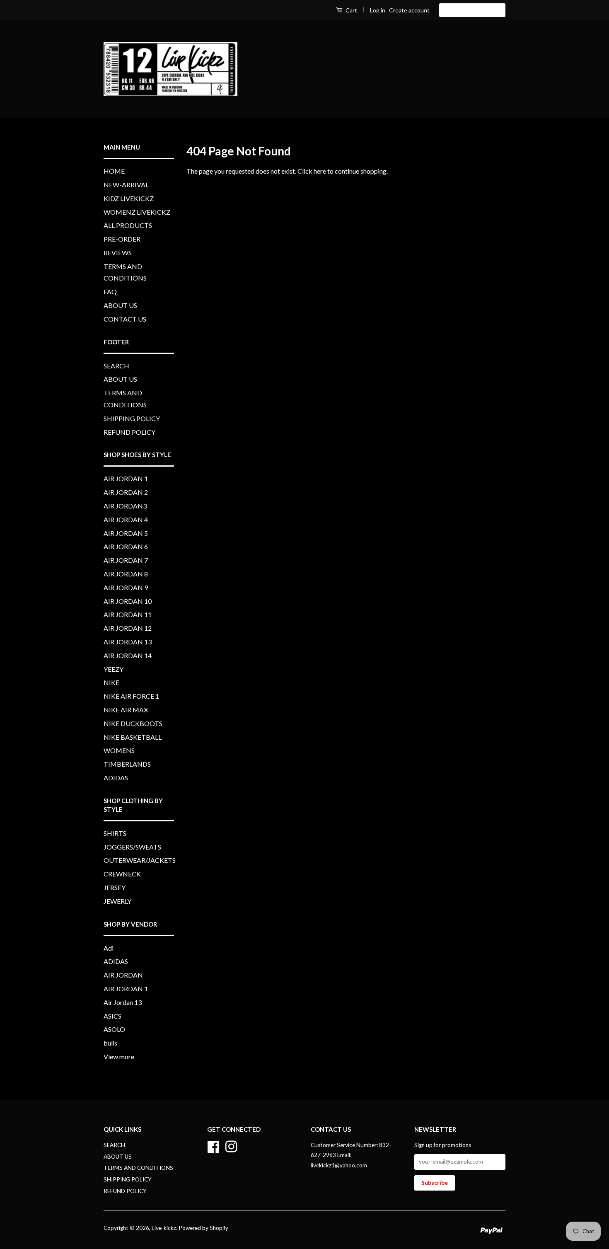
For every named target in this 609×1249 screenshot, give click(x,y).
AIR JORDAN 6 (126, 546)
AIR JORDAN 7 (126, 560)
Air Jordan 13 (123, 1002)
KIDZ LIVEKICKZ (394, 44)
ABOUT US (432, 93)
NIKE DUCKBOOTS (133, 723)
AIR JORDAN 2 (126, 492)
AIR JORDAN (123, 975)
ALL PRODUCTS (286, 69)
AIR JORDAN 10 (128, 601)
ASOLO (114, 1029)
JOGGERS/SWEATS (132, 847)
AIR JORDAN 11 (128, 614)
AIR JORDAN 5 (126, 533)
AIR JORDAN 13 (128, 642)
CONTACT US (484, 93)
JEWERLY (117, 901)
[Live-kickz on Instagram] (231, 1145)
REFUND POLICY (129, 432)
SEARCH (116, 366)
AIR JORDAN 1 (126, 478)
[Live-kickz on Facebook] (213, 1145)
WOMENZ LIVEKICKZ (466, 44)
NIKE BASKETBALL (133, 737)
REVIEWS (389, 69)
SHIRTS (115, 833)
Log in (377, 10)
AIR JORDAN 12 (128, 628)
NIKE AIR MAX (126, 710)
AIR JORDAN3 (125, 506)
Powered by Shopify (203, 1228)
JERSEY (115, 887)
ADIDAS (116, 778)
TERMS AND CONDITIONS (457, 69)
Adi (109, 948)
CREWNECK (122, 874)
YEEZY (113, 669)
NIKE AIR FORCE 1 (131, 696)
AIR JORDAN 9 (126, 587)
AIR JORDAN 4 (126, 519)
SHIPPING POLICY (132, 418)
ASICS (112, 1016)
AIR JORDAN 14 (128, 655)
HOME (285, 44)
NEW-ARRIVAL (332, 44)
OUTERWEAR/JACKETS (140, 860)
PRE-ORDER (342, 69)
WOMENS (119, 750)
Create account (409, 10)
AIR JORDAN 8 (126, 574)
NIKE (111, 682)
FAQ (395, 93)
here (320, 171)
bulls (110, 1043)
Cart (350, 10)
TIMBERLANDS (127, 764)
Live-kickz (164, 1228)
